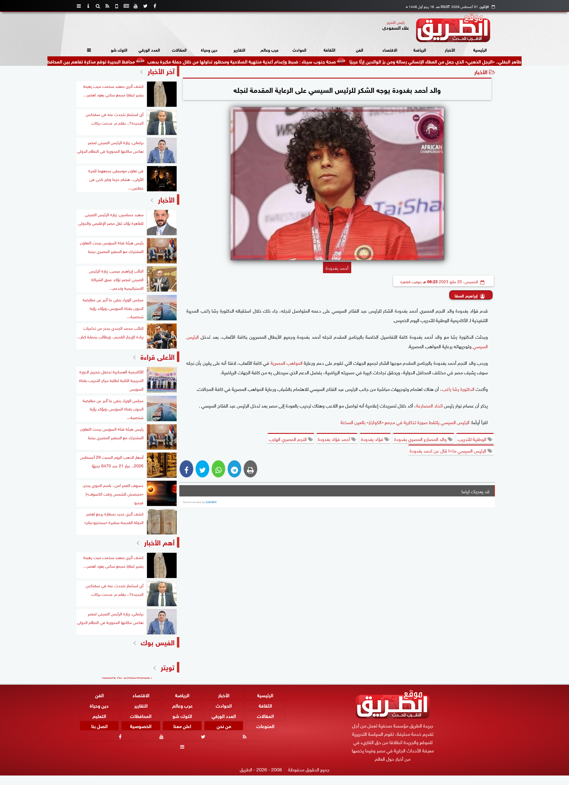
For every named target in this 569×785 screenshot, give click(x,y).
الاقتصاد (389, 49)
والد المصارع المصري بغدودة (421, 438)
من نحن (224, 726)
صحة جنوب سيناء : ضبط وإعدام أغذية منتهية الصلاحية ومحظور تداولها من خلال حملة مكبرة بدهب (273, 61)
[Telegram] (234, 468)
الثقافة (329, 49)
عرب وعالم (269, 49)
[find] (98, 6)
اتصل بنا (99, 726)
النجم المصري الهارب (288, 438)
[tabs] (79, 6)
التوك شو (119, 49)
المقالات (179, 49)
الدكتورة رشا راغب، (457, 388)
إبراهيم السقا (466, 295)
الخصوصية (140, 726)
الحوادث (299, 49)
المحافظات (140, 715)
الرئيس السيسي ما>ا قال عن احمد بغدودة (449, 450)
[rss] (107, 6)
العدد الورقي (149, 49)
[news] (126, 6)
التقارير (239, 49)
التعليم (99, 715)
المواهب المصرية (287, 362)
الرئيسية (480, 49)
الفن (359, 49)
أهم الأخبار (159, 541)
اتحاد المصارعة (429, 405)
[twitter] (145, 6)
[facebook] (154, 6)
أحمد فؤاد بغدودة (334, 438)
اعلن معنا (182, 726)
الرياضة (419, 49)
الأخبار (450, 49)
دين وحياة (209, 49)
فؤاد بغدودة (372, 438)
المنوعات (265, 726)
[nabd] (117, 6)
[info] (88, 6)
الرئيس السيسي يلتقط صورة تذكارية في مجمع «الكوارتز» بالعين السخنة (406, 422)
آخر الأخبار (161, 70)
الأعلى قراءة (157, 356)
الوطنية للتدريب (473, 438)
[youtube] (135, 6)
